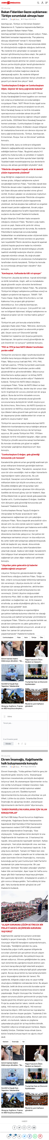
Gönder (8, 744)
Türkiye (33, 637)
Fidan (19, 637)
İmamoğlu (15, 1042)
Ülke (41, 637)
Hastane (5, 1042)
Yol (23, 1042)
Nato (26, 637)
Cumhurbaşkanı (8, 637)
